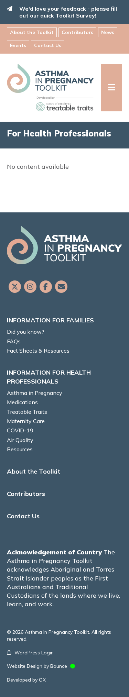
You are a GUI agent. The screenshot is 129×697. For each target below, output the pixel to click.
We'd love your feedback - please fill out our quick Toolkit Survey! (68, 12)
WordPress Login (34, 653)
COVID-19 (20, 430)
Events (18, 45)
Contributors (77, 32)
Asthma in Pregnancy (34, 392)
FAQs (14, 341)
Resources (20, 449)
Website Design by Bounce (37, 666)
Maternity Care (26, 421)
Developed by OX (26, 680)
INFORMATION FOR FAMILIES (50, 320)
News (107, 32)
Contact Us (47, 45)
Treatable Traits (27, 411)
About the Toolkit (32, 32)
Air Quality (20, 439)
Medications (22, 402)
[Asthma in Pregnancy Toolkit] (54, 87)
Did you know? (25, 331)
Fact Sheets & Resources (38, 350)
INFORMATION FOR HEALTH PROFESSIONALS (49, 376)
